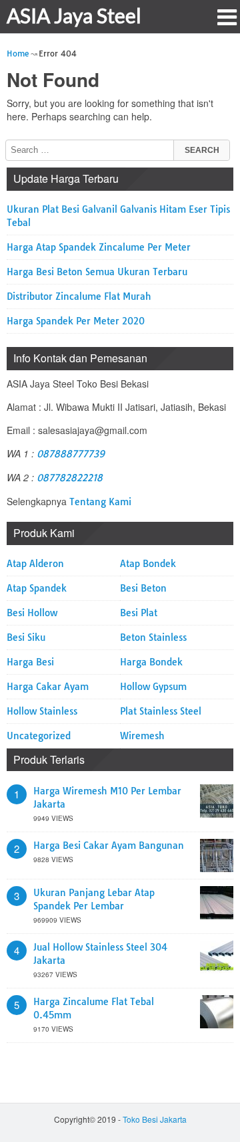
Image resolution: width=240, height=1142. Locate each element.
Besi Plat (138, 613)
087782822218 (70, 478)
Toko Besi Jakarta (155, 1119)
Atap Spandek (37, 588)
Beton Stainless (153, 637)
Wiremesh (142, 736)
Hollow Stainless (42, 711)
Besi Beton (143, 588)
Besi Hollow (32, 613)
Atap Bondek (148, 564)
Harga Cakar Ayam (48, 687)
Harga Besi (30, 662)
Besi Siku (26, 637)
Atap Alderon (35, 564)
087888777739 (71, 454)
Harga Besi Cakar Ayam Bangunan (108, 846)
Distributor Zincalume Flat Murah (79, 296)
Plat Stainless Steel (160, 711)
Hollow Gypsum (153, 687)
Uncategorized (39, 736)
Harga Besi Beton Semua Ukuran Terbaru (97, 272)
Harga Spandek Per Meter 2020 (76, 321)
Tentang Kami (100, 502)
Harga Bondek (151, 662)
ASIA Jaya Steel (74, 15)
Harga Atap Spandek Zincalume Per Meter (99, 247)
